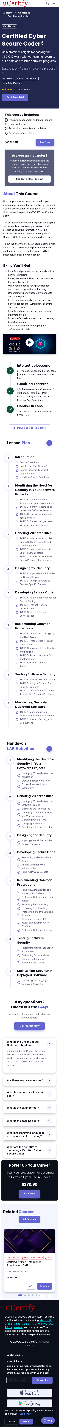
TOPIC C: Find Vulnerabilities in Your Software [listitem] (36, 516)
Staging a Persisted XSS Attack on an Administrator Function (36, 923)
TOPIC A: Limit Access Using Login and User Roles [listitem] (38, 635)
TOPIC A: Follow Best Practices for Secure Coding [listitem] (38, 599)
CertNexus (24, 12)
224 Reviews (23, 89)
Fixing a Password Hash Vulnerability (34, 786)
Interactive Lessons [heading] (33, 365)
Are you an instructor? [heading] (29, 155)
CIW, (37, 1323)
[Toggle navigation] (54, 3)
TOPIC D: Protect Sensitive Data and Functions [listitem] (36, 657)
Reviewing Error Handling (35, 904)
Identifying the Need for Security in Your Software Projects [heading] (35, 490)
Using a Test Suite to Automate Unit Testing (33, 961)
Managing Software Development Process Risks (37, 825)
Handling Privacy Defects (35, 872)
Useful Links (13, 1355)
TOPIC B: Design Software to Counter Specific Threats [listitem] (35, 582)
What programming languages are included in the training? (26, 1134)
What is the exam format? (23, 1107)
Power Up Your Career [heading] (29, 1165)
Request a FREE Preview (29, 179)
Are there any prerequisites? (25, 1080)
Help (50, 1420)
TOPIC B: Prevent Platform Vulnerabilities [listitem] (34, 607)
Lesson (18, 442)
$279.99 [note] (29, 1184)
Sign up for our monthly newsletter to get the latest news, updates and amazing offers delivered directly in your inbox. (29, 1369)
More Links (12, 1361)
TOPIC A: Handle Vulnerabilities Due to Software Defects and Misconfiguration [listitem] (36, 542)
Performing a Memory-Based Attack (37, 859)
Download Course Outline (31, 427)
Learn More (26, 1413)
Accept (26, 1421)
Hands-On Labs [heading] (30, 406)
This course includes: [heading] (22, 115)
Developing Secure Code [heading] (34, 592)
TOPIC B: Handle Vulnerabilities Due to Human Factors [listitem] (36, 551)
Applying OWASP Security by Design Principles (37, 842)
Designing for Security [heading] (32, 568)
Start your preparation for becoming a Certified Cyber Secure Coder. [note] (30, 1175)
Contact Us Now (29, 1025)
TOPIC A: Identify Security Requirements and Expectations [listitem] (37, 501)
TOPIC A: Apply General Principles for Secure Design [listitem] (37, 575)
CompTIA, (28, 1323)
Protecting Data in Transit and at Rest (37, 899)
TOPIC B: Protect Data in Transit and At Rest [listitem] (36, 643)
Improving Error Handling (35, 908)
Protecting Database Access (37, 930)
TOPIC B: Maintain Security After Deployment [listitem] (36, 721)
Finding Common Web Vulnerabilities (33, 866)
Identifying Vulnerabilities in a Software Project (37, 803)
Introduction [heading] (24, 457)
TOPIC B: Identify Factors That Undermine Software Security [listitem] (36, 508)
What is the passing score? (24, 1120)
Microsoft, (45, 1320)
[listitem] (17, 16)
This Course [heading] (21, 193)
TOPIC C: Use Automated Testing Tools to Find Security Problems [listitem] (37, 692)
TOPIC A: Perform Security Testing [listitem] (38, 679)
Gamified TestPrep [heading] (32, 384)
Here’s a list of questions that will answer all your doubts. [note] (29, 1016)
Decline (11, 1421)
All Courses (29, 1219)
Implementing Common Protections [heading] (32, 626)
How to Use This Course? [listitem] (33, 466)
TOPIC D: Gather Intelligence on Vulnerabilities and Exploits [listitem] (36, 523)
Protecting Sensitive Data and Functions (37, 913)
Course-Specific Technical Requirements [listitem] (34, 472)
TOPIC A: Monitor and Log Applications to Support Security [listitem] (37, 714)
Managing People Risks (34, 819)
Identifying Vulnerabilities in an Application (37, 775)
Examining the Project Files (36, 808)
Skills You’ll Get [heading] (16, 265)
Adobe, (9, 1327)
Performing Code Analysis (35, 955)
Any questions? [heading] (29, 1004)
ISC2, (51, 1323)
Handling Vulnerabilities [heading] (33, 533)
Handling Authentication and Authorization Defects (36, 891)
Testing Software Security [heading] (35, 674)
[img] (29, 1241)
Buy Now (45, 142)
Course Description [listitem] (30, 462)
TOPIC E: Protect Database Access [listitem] (34, 664)
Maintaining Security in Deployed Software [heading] (32, 704)
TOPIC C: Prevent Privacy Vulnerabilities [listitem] (33, 614)
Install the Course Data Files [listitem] (34, 477)
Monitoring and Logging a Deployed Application (35, 982)
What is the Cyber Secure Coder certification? (23, 1043)
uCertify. (32, 1341)
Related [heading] (18, 1211)
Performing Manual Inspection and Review (37, 949)
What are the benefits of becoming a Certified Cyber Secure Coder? (24, 1150)
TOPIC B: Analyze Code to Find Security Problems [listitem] (36, 685)
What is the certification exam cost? (25, 1094)
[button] (20, 1295)
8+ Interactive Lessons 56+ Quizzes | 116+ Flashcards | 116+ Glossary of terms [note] (36, 374)
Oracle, (9, 1323)
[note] (8, 79)
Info (31, 1286)
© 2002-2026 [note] (29, 1343)
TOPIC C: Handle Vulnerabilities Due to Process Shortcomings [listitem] (36, 558)
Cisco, (17, 1323)
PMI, (44, 1323)
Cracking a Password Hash (36, 780)
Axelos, (18, 1327)
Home (9, 12)
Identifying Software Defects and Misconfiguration (37, 814)
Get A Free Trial (15, 97)
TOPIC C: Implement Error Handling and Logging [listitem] (38, 650)
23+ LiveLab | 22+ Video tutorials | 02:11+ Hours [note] (35, 413)
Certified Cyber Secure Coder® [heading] (24, 39)
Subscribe (42, 1380)
